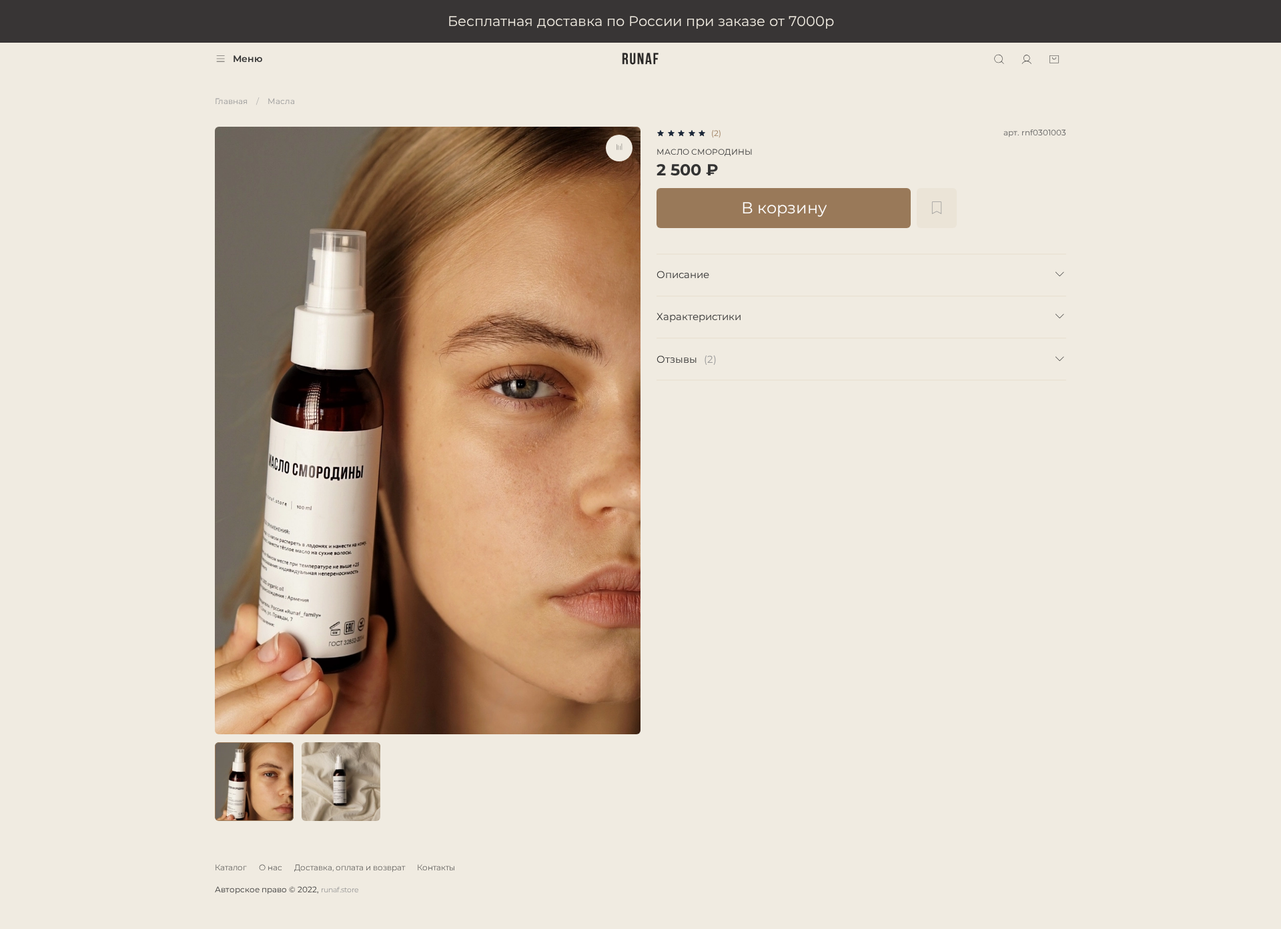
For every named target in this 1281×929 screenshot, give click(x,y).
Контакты (436, 867)
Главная (231, 101)
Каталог (231, 867)
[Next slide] (624, 430)
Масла (281, 101)
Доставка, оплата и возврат (349, 867)
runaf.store (340, 890)
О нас (270, 867)
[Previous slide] (231, 430)
